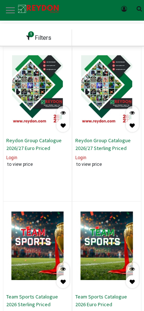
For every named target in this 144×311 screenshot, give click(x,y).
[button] (62, 125)
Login (11, 157)
